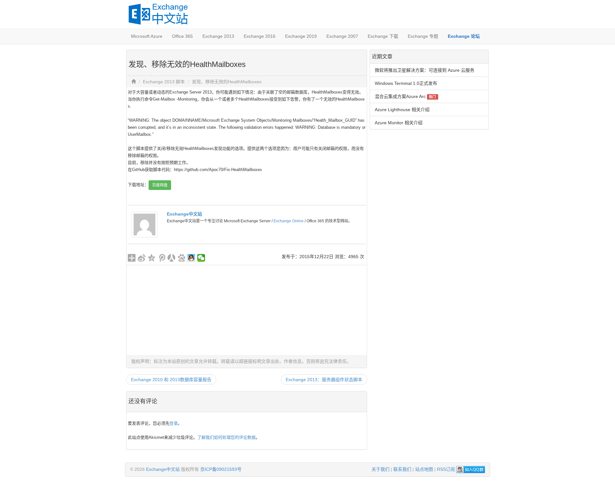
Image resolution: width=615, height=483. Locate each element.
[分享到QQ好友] (191, 258)
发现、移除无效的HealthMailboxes (226, 81)
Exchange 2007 (342, 36)
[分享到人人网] (172, 258)
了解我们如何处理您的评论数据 (226, 437)
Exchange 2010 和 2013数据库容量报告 (171, 379)
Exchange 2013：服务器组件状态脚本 (324, 379)
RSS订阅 (446, 469)
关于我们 (381, 469)
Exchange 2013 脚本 (164, 81)
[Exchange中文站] (144, 224)
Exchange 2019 (301, 36)
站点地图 (424, 469)
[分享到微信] (201, 258)
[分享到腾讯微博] (162, 258)
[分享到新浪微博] (142, 258)
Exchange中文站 (184, 214)
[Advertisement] (247, 310)
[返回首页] (133, 81)
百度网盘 (160, 185)
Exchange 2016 (259, 36)
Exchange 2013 (218, 36)
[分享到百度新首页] (181, 258)
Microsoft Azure (146, 36)
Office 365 (182, 36)
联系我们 (402, 469)
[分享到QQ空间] (152, 258)
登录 (173, 423)
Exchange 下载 (383, 36)
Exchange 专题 (423, 36)
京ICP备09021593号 (221, 469)
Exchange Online (289, 221)
